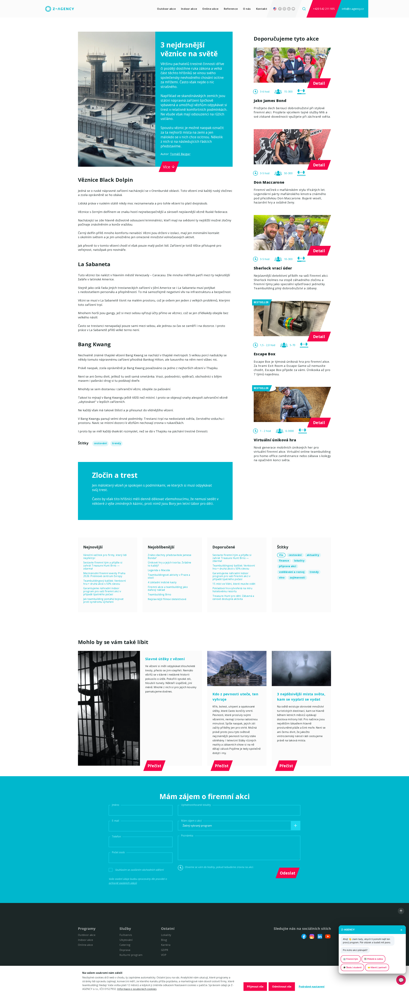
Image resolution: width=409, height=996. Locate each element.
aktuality (313, 555)
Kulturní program (131, 955)
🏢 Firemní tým (350, 959)
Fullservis (126, 935)
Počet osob (118, 852)
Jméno (115, 805)
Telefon (116, 836)
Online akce (210, 9)
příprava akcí (287, 566)
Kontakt (261, 9)
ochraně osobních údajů (123, 883)
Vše (281, 555)
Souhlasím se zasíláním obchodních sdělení (139, 869)
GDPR (164, 950)
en (275, 9)
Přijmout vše (255, 986)
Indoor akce (189, 9)
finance (284, 560)
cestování (100, 443)
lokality (299, 560)
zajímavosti (297, 577)
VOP (163, 955)
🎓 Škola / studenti (352, 967)
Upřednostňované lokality (196, 805)
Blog (164, 940)
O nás (247, 9)
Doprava (125, 950)
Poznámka (187, 835)
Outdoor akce (166, 9)
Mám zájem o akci (191, 820)
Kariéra (165, 945)
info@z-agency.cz (353, 9)
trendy (116, 443)
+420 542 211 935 (324, 9)
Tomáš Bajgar (180, 154)
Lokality (166, 935)
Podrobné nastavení (311, 986)
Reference (231, 9)
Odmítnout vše (281, 986)
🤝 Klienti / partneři (377, 967)
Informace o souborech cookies (137, 989)
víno (282, 577)
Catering (125, 945)
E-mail (115, 820)
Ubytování (126, 940)
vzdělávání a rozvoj (292, 572)
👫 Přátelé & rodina (373, 959)
